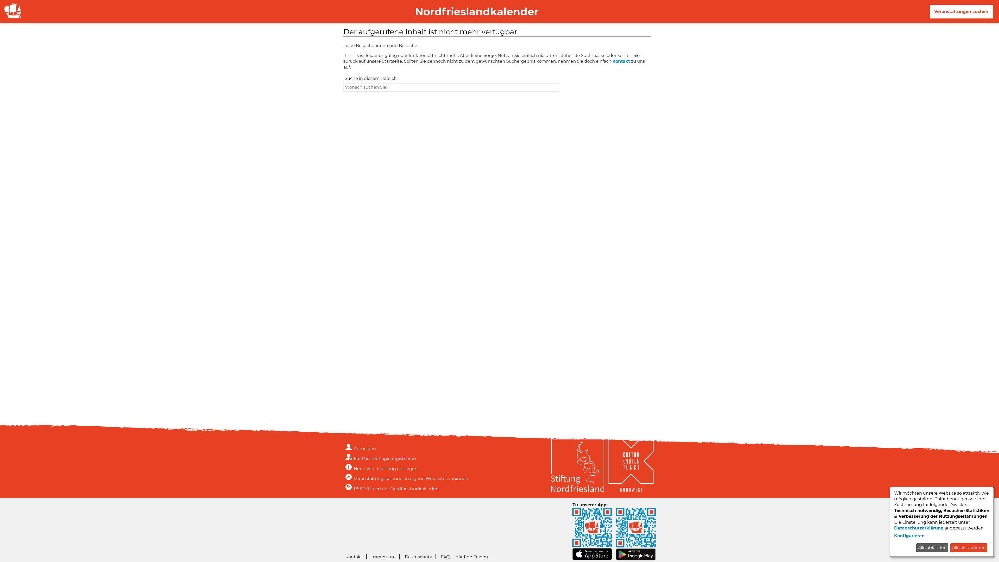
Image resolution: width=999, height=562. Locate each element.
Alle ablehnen (932, 547)
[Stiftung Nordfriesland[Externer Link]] (577, 466)
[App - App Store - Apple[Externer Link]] (592, 558)
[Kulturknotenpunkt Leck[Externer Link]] (631, 466)
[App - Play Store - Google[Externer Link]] (636, 559)
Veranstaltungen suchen (961, 11)
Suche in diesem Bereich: (371, 78)
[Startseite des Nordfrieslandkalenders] (11, 17)
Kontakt (621, 61)
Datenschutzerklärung (919, 528)
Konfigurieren (909, 535)
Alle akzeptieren (969, 547)
